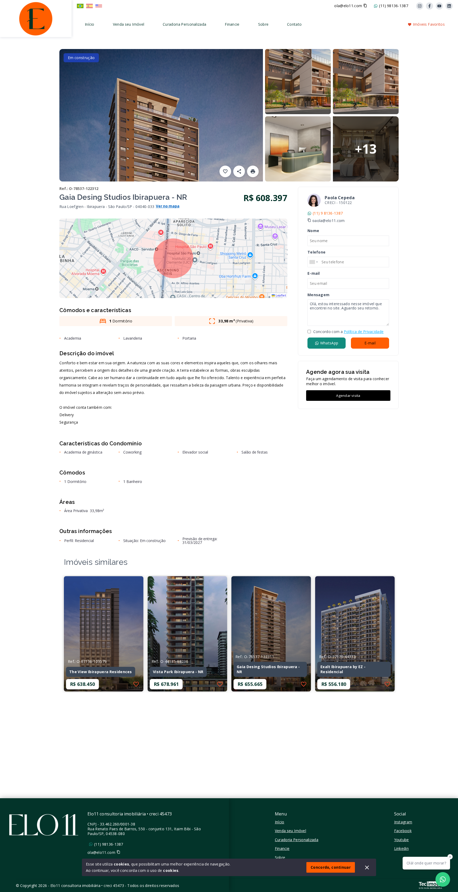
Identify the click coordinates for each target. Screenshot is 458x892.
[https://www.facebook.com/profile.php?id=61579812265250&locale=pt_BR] (429, 6)
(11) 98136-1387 (393, 5)
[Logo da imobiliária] (36, 18)
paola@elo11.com (328, 221)
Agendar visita (348, 395)
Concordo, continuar (331, 867)
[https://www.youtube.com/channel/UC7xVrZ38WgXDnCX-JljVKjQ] (439, 6)
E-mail (370, 342)
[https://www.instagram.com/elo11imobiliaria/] (419, 6)
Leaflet (280, 295)
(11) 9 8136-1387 (328, 213)
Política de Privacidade (364, 331)
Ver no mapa (168, 206)
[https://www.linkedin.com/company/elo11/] (449, 6)
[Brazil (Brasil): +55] (314, 262)
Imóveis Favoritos (429, 24)
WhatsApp (329, 342)
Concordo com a (348, 331)
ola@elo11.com (348, 6)
